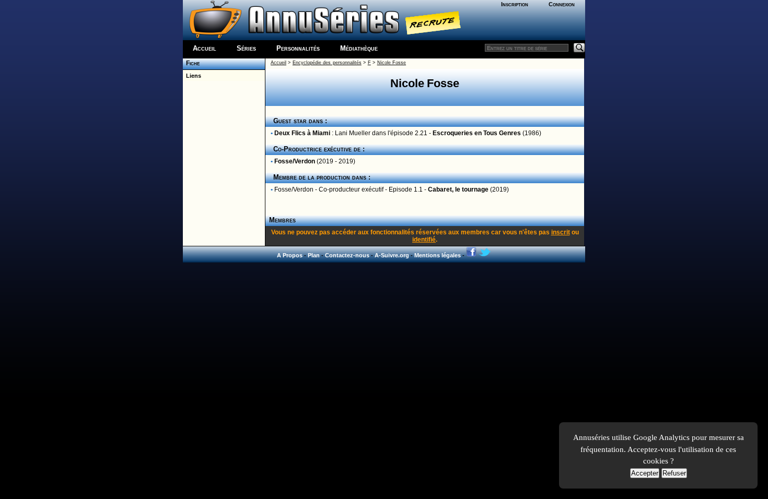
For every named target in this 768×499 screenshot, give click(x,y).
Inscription (514, 4)
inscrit (560, 232)
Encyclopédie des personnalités (327, 62)
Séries (246, 48)
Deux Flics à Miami (302, 133)
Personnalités (298, 48)
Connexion (562, 4)
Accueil (204, 48)
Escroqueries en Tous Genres (477, 133)
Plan (314, 255)
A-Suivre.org (392, 255)
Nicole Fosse (391, 62)
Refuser (674, 473)
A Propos (289, 255)
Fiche (191, 63)
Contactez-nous (347, 255)
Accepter (644, 473)
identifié (424, 239)
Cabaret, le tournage (458, 189)
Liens (192, 76)
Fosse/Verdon (294, 161)
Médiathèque (359, 48)
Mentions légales (437, 255)
